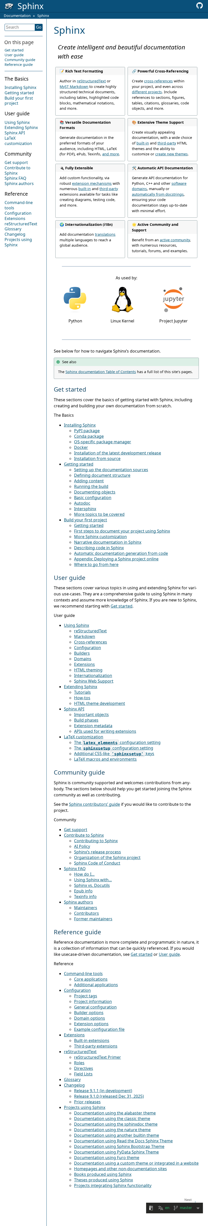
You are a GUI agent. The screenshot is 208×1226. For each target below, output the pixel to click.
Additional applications (96, 984)
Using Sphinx (17, 122)
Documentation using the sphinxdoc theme (116, 1124)
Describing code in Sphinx (99, 548)
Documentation (17, 15)
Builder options (88, 1012)
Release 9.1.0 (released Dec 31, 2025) (109, 1096)
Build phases (86, 720)
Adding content (89, 481)
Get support (16, 162)
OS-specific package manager (102, 442)
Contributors (86, 913)
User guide (14, 54)
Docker (81, 447)
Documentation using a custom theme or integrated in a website (136, 1163)
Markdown (84, 636)
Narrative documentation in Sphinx (107, 542)
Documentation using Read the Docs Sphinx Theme (123, 1141)
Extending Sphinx (21, 127)
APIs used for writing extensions (105, 731)
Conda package (89, 436)
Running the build (91, 486)
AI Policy (82, 846)
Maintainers (85, 907)
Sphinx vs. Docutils (92, 885)
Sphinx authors (19, 183)
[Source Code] (199, 7)
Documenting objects (94, 492)
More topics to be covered (99, 514)
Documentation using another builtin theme (116, 1135)
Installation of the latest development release (117, 453)
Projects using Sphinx (18, 242)
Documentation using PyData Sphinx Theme (116, 1152)
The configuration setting (117, 742)
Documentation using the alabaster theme (115, 1113)
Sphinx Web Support (93, 681)
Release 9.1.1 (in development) (103, 1090)
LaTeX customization (18, 140)
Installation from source (97, 458)
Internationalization (93, 675)
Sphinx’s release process (97, 852)
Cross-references (90, 642)
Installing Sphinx (20, 87)
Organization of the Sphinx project (107, 857)
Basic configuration (92, 497)
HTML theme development (99, 703)
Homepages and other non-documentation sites (120, 1169)
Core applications (91, 979)
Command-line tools (19, 205)
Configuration (18, 213)
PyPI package (87, 430)
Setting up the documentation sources (111, 469)
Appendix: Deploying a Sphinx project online (116, 559)
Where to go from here (96, 564)
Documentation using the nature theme (112, 1129)
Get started (14, 50)
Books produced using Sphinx (102, 1174)
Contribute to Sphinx (17, 170)
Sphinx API (15, 133)
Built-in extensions (91, 1040)
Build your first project (19, 100)
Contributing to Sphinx (96, 841)
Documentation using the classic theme (112, 1118)
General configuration (95, 1007)
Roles (79, 1063)
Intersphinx (85, 508)
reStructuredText (21, 224)
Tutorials (82, 692)
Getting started (19, 93)
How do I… (84, 874)
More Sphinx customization (100, 536)
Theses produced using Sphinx (103, 1180)
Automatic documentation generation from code (121, 553)
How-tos (82, 698)
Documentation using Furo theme (106, 1157)
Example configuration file (99, 1029)
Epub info (83, 891)
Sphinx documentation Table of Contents (100, 371)
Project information (93, 1001)
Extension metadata (93, 725)
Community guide (20, 59)
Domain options (89, 1018)
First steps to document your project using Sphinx (122, 531)
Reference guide (19, 64)
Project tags (85, 996)
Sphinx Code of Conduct (97, 863)
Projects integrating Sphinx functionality (112, 1185)
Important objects (91, 714)
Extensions (15, 218)
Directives (83, 1068)
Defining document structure (102, 475)
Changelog (15, 234)
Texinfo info (85, 896)
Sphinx (43, 15)
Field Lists (83, 1074)
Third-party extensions (95, 1046)
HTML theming (88, 670)
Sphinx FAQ (15, 178)
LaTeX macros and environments (105, 759)
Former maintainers (93, 919)
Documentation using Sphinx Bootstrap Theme (119, 1146)
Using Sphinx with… (93, 880)
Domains (82, 659)
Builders (82, 653)
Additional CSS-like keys (114, 753)
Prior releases (87, 1102)
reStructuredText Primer (97, 1057)
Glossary (13, 229)
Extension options (91, 1024)
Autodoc (82, 503)
